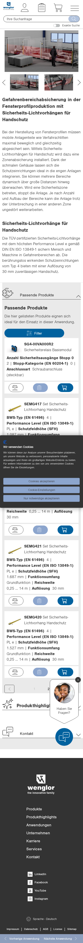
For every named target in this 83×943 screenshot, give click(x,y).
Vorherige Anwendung (24, 938)
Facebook (41, 882)
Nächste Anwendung (58, 938)
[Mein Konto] (24, 11)
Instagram (41, 898)
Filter (38, 333)
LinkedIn (40, 874)
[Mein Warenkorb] (58, 11)
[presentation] (4, 82)
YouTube (40, 890)
